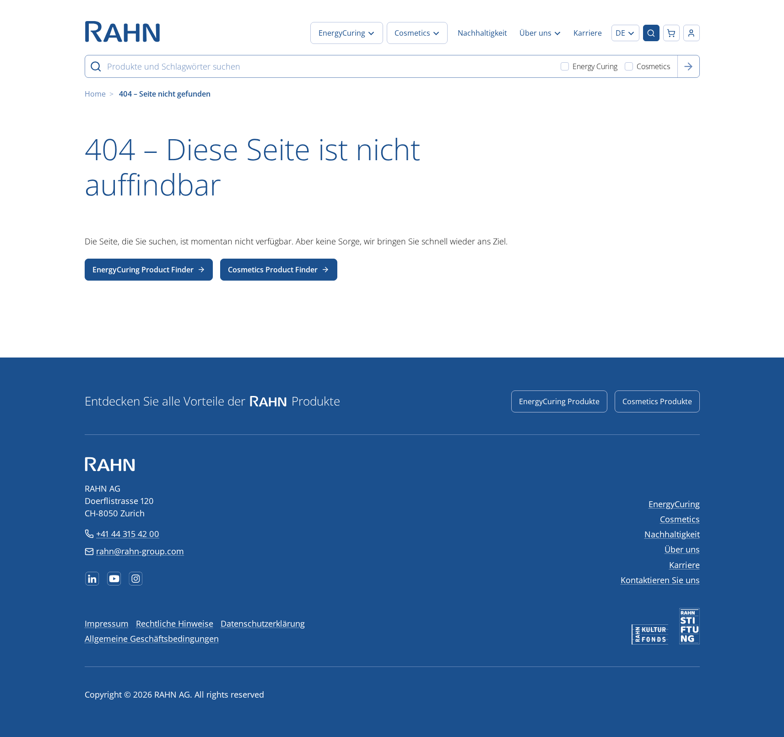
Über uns (682, 549)
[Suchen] (688, 66)
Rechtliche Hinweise (174, 623)
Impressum (107, 623)
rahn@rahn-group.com (140, 551)
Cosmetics (680, 519)
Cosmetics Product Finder (273, 270)
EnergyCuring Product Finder (143, 270)
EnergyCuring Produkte (559, 401)
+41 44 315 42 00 (127, 533)
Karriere (684, 564)
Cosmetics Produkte (657, 401)
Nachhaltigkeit (672, 534)
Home (95, 94)
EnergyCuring (674, 504)
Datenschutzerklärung (263, 623)
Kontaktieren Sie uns (660, 579)
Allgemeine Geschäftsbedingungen (152, 638)
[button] (625, 33)
